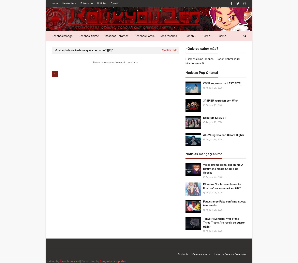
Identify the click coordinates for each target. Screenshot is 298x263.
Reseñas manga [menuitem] (62, 36)
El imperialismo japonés (199, 58)
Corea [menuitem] (206, 36)
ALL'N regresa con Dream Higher (223, 135)
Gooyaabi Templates (113, 261)
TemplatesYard (70, 261)
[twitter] (237, 3)
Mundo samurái (194, 63)
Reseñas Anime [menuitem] (89, 36)
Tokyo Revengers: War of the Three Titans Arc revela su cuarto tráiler (224, 222)
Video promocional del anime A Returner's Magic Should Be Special (223, 168)
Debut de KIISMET (214, 117)
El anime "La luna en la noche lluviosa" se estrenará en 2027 (222, 186)
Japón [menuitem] (190, 36)
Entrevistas (86, 3)
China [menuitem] (222, 36)
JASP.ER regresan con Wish (220, 100)
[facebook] (231, 3)
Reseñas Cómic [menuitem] (144, 36)
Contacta (183, 254)
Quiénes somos (201, 254)
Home (55, 3)
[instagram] (244, 3)
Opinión (115, 3)
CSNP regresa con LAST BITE (222, 83)
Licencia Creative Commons (230, 254)
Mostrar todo (169, 50)
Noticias (102, 3)
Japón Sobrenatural (228, 58)
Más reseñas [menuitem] (169, 36)
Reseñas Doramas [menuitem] (117, 36)
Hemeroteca (69, 3)
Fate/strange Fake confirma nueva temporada (224, 203)
